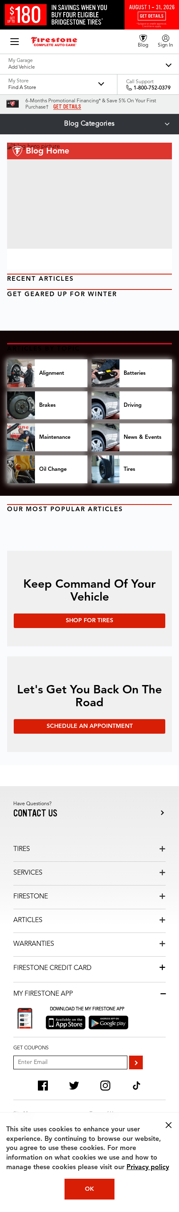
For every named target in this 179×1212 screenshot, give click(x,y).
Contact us (35, 813)
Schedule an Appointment (90, 726)
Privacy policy (148, 1167)
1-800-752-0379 (152, 88)
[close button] (168, 1125)
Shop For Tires (89, 620)
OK (89, 1189)
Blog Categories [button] (89, 124)
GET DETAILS (67, 107)
